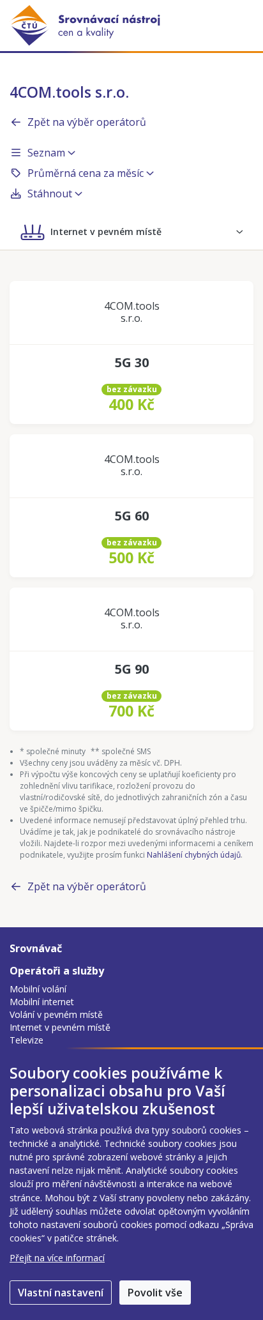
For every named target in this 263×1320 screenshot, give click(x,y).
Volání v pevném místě (56, 1014)
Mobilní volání (38, 989)
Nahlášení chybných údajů (194, 854)
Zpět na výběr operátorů (86, 122)
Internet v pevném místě (60, 1027)
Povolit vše (155, 1293)
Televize (26, 1040)
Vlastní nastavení (60, 1293)
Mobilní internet (42, 1002)
